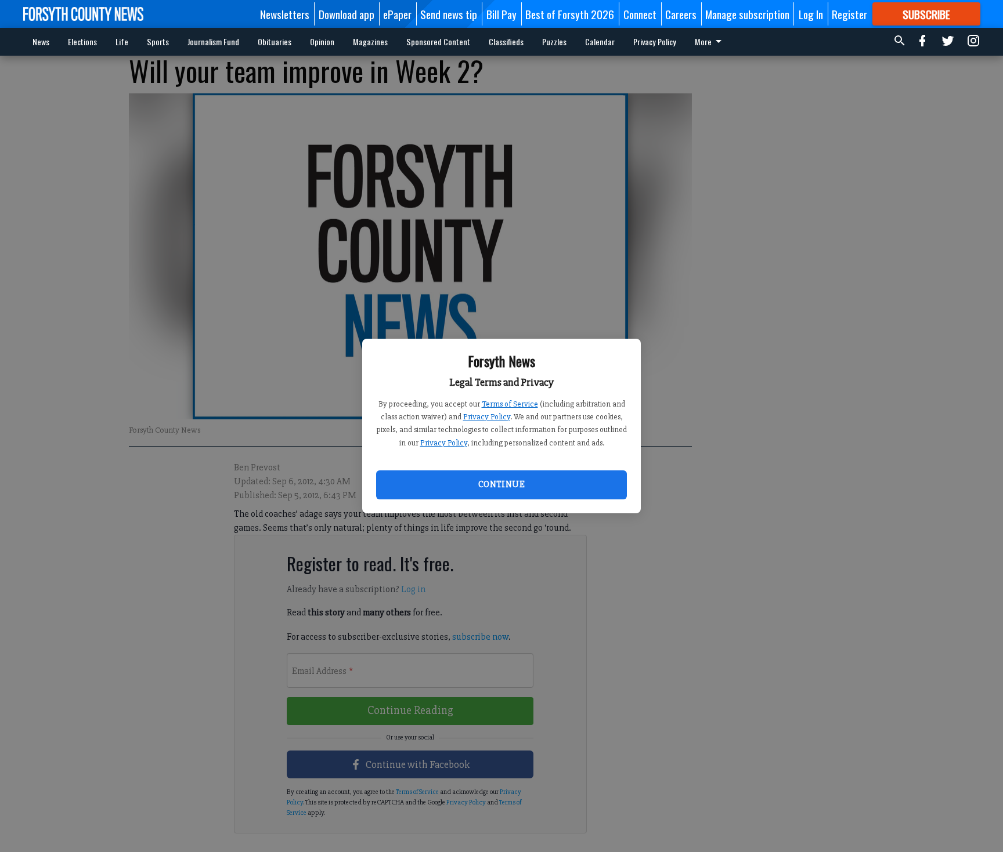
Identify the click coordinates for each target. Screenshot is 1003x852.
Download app (346, 13)
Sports (158, 41)
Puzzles (554, 41)
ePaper (397, 13)
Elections (82, 41)
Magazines (370, 41)
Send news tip (448, 13)
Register (849, 13)
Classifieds (506, 41)
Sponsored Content (438, 41)
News (41, 41)
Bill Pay (501, 13)
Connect (639, 13)
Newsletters (284, 13)
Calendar (600, 41)
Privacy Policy (486, 417)
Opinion (322, 41)
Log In (811, 13)
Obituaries (274, 41)
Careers (681, 13)
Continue (501, 484)
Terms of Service (510, 404)
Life (122, 41)
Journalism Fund (213, 41)
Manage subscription (747, 13)
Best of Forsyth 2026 (569, 13)
